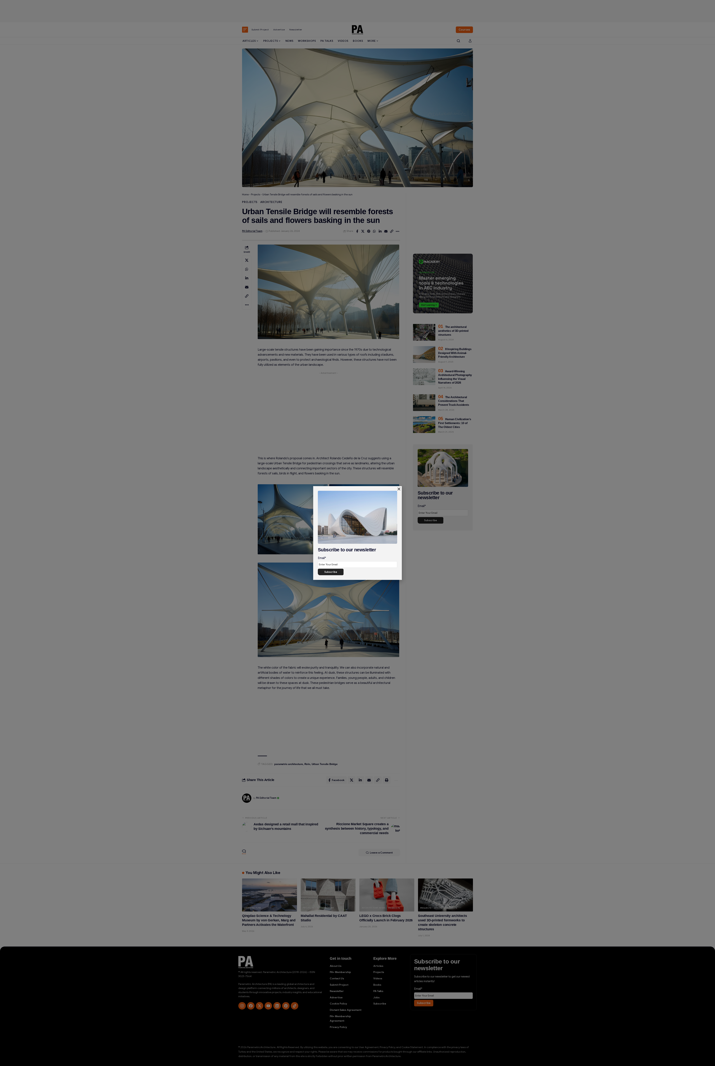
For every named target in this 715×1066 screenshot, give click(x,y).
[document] (357, 533)
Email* (322, 558)
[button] (399, 489)
